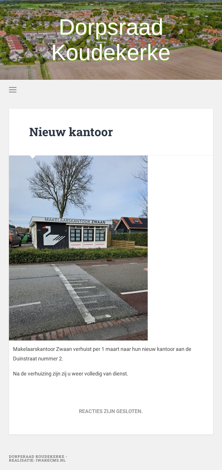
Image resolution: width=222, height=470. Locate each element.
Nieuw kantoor (71, 131)
